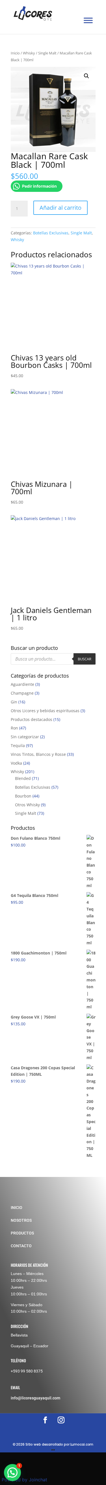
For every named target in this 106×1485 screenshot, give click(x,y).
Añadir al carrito (60, 207)
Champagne (22, 693)
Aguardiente (22, 684)
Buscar (84, 658)
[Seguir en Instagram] (61, 1420)
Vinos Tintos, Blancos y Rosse (38, 754)
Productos (22, 1233)
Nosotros (21, 1220)
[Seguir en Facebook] (45, 1420)
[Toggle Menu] (88, 20)
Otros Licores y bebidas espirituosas (45, 710)
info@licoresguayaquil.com (35, 1398)
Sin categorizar (25, 736)
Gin (14, 702)
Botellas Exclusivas (50, 233)
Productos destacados (31, 719)
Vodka (16, 763)
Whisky (29, 53)
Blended (23, 778)
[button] (86, 76)
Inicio (15, 53)
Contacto (21, 1246)
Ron (14, 728)
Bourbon (23, 796)
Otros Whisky (27, 804)
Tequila (18, 745)
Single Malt (47, 53)
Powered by (24, 1479)
